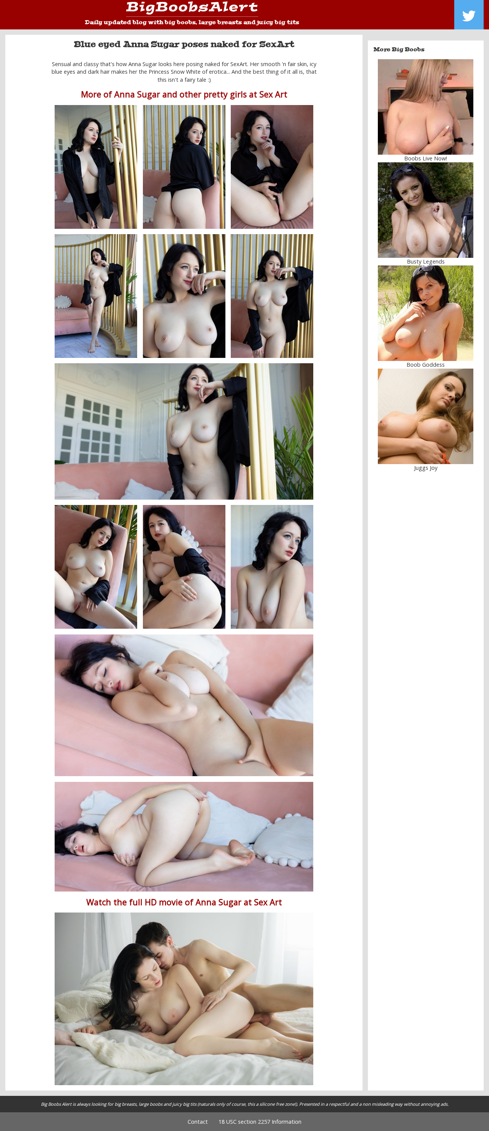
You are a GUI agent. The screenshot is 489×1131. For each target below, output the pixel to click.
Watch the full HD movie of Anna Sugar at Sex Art (184, 902)
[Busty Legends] (426, 210)
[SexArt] (184, 999)
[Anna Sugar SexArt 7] (184, 431)
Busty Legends (426, 261)
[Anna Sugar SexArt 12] (184, 837)
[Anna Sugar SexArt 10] (272, 567)
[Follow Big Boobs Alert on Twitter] (469, 14)
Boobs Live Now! (425, 158)
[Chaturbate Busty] (426, 107)
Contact (198, 1121)
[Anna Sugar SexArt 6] (272, 296)
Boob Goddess (425, 364)
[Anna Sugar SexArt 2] (272, 167)
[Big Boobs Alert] (192, 9)
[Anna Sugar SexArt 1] (96, 167)
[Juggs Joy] (426, 416)
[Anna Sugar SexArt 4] (96, 296)
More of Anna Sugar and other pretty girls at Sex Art (184, 94)
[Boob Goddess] (426, 313)
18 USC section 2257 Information (260, 1121)
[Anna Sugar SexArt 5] (184, 296)
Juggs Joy (425, 467)
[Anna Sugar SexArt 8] (96, 567)
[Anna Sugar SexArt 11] (184, 705)
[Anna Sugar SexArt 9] (184, 567)
